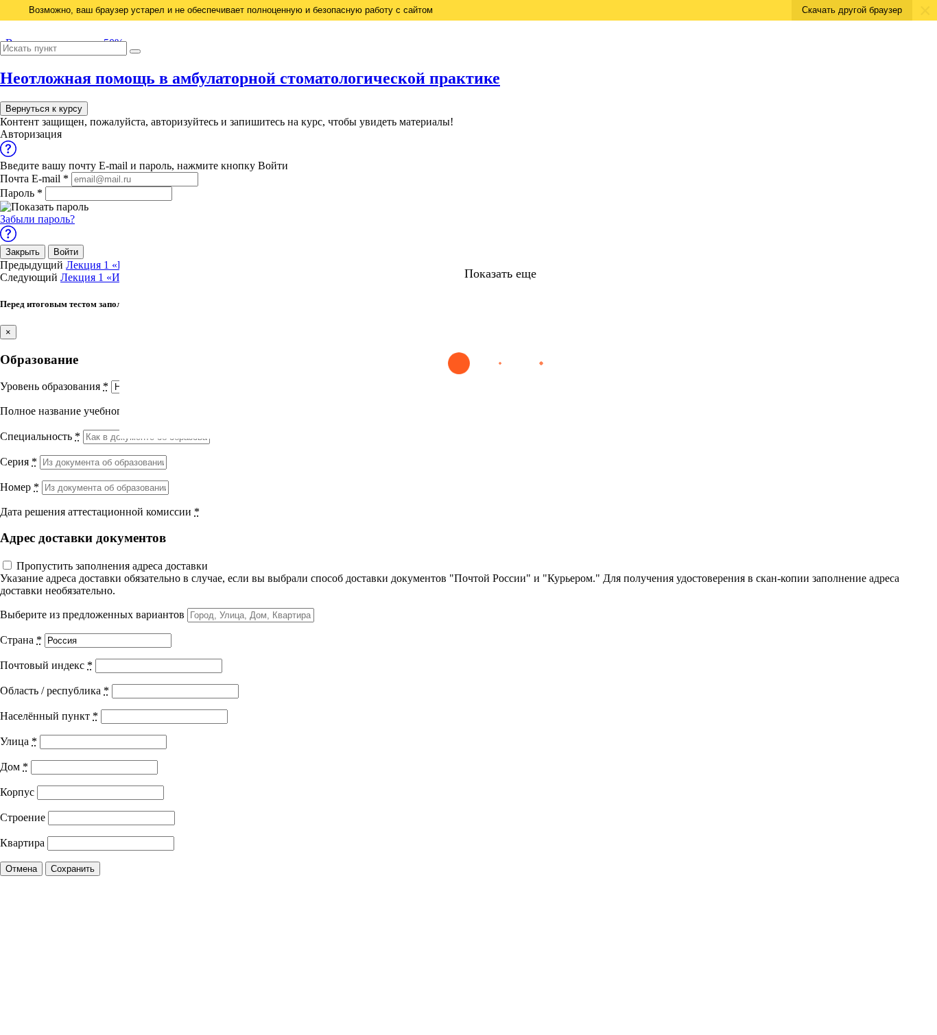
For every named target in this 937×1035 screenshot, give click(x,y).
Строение (22, 817)
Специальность (40, 436)
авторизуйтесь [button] (184, 121)
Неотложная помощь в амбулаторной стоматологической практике (250, 78)
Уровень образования (54, 386)
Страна (21, 640)
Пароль (21, 193)
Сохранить (73, 869)
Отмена (21, 869)
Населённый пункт (49, 716)
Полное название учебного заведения (92, 411)
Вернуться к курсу (43, 108)
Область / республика (54, 690)
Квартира (22, 843)
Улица (18, 741)
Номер (19, 487)
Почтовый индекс (46, 665)
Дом (14, 766)
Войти (66, 252)
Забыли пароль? (37, 219)
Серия (18, 461)
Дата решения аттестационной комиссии (100, 512)
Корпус (17, 792)
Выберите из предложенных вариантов (92, 614)
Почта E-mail (34, 178)
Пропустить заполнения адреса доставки (112, 566)
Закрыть (22, 252)
